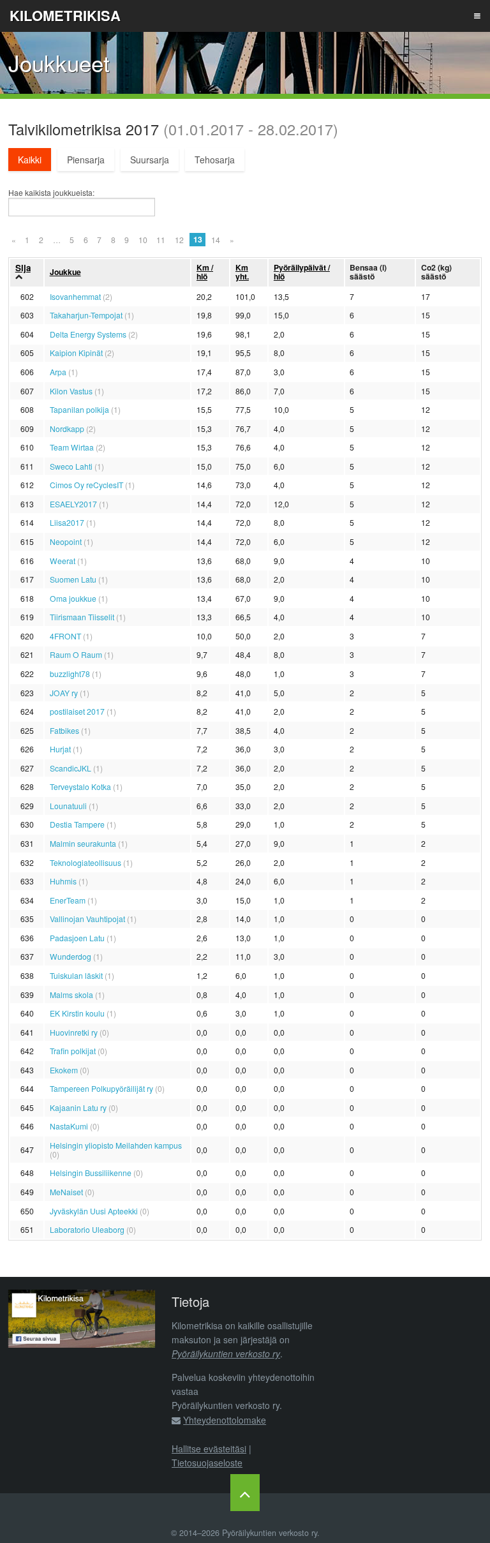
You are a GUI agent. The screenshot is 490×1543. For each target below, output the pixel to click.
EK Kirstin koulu (77, 1013)
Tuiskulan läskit (76, 975)
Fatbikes (64, 730)
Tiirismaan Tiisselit (82, 616)
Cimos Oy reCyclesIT (86, 484)
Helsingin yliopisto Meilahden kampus (116, 1145)
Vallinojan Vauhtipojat (87, 918)
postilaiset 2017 (77, 711)
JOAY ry (64, 692)
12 (179, 239)
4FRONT (65, 635)
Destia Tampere (77, 824)
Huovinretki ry (74, 1032)
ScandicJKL (70, 768)
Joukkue (65, 272)
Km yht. (242, 272)
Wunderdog (70, 956)
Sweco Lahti (71, 466)
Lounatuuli (68, 805)
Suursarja (149, 159)
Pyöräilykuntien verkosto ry (226, 1353)
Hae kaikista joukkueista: (51, 193)
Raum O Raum (76, 654)
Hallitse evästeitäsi (209, 1448)
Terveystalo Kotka (80, 786)
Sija (23, 268)
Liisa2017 (67, 522)
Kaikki (29, 159)
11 (160, 239)
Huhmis (63, 881)
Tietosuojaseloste (207, 1462)
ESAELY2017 (73, 503)
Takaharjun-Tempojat (86, 314)
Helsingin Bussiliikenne (90, 1172)
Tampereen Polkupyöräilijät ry (101, 1088)
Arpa (58, 371)
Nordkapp (67, 428)
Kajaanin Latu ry (78, 1107)
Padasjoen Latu (77, 937)
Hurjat (60, 748)
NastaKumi (69, 1126)
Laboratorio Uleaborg (87, 1229)
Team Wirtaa (72, 447)
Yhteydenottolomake (224, 1419)
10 (142, 239)
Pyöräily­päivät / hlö (302, 272)
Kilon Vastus (71, 390)
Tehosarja (215, 159)
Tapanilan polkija (79, 409)
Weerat (62, 560)
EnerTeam (67, 900)
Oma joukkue (73, 598)
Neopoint (66, 541)
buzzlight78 (70, 673)
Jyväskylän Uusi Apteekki (94, 1210)
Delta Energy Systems (88, 334)
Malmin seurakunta (83, 843)
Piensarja (86, 159)
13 (197, 239)
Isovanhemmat (75, 296)
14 (215, 239)
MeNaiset (66, 1191)
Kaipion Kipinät (76, 352)
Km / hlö (205, 272)
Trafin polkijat (73, 1050)
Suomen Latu (73, 579)
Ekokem (64, 1069)
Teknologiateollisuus (85, 862)
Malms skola (71, 994)
